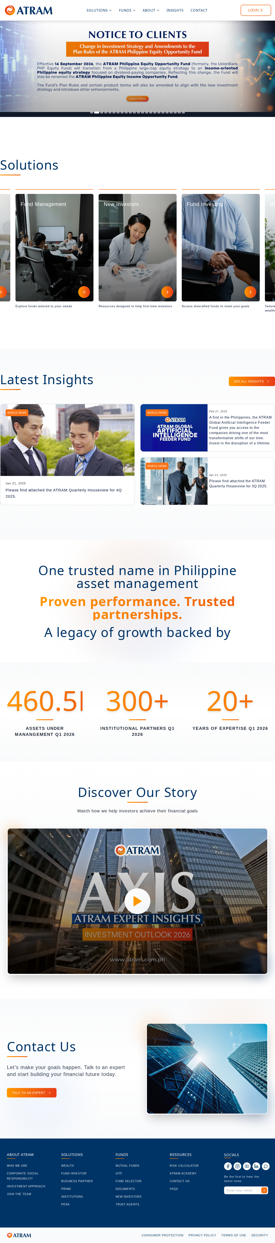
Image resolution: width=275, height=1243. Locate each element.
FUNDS (125, 10)
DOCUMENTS (125, 1189)
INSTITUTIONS (72, 1196)
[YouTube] (247, 1166)
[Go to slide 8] (122, 113)
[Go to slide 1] (91, 113)
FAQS (174, 1189)
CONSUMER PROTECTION (162, 1235)
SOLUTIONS (97, 10)
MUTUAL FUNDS (128, 1165)
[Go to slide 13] (142, 113)
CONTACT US (180, 1181)
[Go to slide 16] (154, 113)
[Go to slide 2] (95, 113)
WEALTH (67, 1165)
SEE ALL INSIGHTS (249, 381)
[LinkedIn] (256, 1166)
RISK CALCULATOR (184, 1165)
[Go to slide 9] (126, 113)
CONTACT (199, 10)
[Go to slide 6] (114, 113)
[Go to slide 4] (105, 113)
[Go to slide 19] (167, 113)
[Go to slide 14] (146, 113)
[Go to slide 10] (130, 113)
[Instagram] (237, 1166)
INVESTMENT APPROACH (26, 1186)
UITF (119, 1173)
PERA (65, 1204)
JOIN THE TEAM (19, 1194)
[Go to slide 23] (183, 113)
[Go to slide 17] (158, 113)
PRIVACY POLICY (202, 1235)
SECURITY (259, 1235)
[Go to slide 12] (138, 113)
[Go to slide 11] (134, 113)
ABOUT (149, 10)
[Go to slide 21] (175, 113)
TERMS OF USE (233, 1235)
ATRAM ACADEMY (183, 1173)
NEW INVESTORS (129, 1196)
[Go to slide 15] (150, 113)
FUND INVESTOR (74, 1173)
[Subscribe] (264, 1190)
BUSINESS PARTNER (77, 1181)
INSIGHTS (175, 10)
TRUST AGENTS (128, 1204)
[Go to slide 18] (163, 113)
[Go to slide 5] (110, 113)
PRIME (66, 1189)
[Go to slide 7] (118, 113)
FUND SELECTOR (129, 1181)
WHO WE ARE (17, 1165)
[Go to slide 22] (179, 113)
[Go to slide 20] (171, 113)
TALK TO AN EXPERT (28, 1092)
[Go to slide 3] (100, 113)
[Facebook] (228, 1166)
